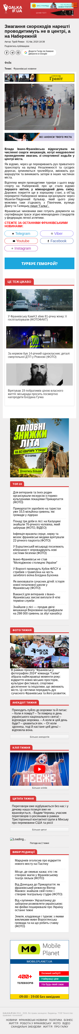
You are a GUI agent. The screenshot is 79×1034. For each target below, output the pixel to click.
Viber (58, 233)
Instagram (22, 248)
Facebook (58, 241)
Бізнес (68, 1019)
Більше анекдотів (39, 737)
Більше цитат (39, 829)
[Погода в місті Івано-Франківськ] (39, 839)
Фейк (8, 62)
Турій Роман (18, 41)
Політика (55, 1019)
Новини (11, 1019)
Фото (57, 1023)
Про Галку (61, 1026)
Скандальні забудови (26, 1026)
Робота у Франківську (35, 1023)
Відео (66, 1023)
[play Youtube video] (39, 769)
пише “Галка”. (39, 205)
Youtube (22, 241)
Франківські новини (24, 68)
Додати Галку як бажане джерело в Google (41, 52)
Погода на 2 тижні (39, 843)
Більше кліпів (39, 788)
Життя (13, 1023)
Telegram (22, 233)
